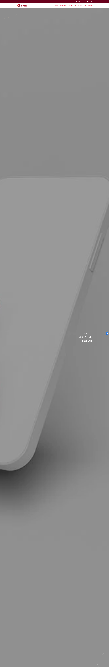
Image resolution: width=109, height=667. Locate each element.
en (87, 1)
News (85, 5)
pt (85, 1)
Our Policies (78, 1)
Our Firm (56, 5)
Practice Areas (63, 5)
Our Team (80, 5)
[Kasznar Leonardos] (22, 5)
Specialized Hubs (72, 5)
